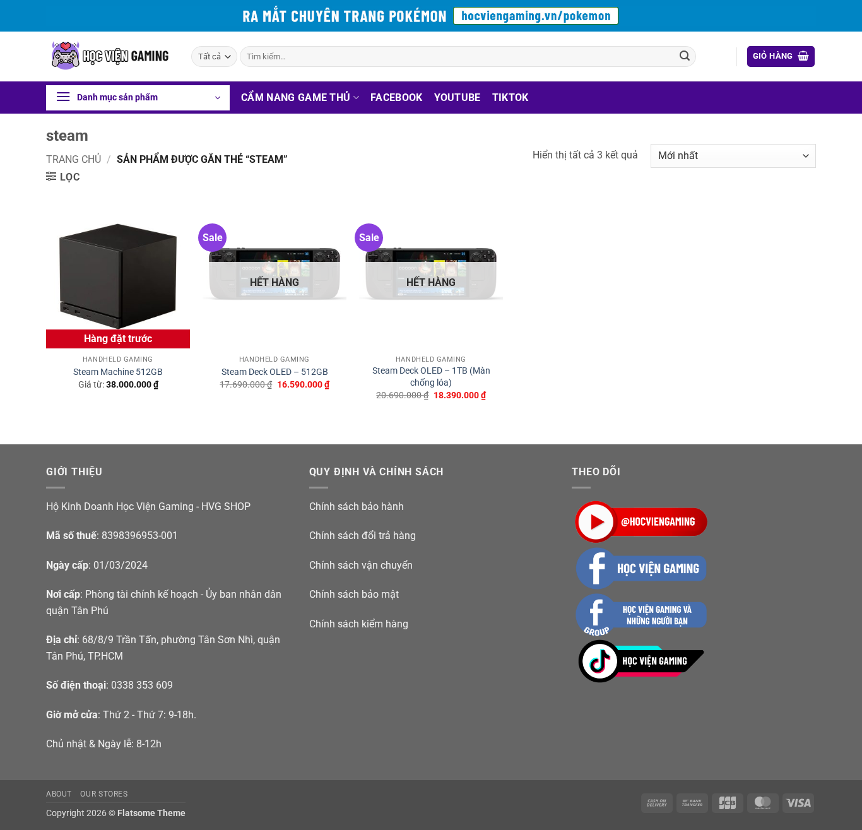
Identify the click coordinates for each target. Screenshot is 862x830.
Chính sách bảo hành (356, 507)
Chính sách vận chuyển (361, 565)
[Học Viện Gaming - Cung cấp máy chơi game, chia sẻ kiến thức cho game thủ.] (109, 56)
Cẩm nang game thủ (295, 98)
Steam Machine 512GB (118, 372)
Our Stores (103, 794)
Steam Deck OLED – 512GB (274, 372)
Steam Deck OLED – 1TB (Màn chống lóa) (431, 376)
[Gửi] (684, 57)
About (59, 794)
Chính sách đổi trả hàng (362, 536)
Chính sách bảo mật (354, 594)
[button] (781, 56)
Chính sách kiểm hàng (358, 624)
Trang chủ (73, 159)
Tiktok (510, 98)
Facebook (396, 98)
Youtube (457, 98)
